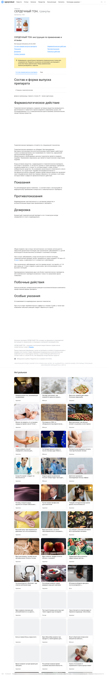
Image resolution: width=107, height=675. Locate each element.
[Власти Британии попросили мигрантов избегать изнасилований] (80, 631)
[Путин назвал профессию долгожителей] (53, 497)
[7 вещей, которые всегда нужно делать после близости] (80, 497)
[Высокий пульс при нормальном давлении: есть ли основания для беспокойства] (26, 523)
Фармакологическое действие (56, 46)
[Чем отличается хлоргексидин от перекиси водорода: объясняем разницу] (80, 604)
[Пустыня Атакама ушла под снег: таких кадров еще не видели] (53, 604)
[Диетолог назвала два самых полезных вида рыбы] (80, 389)
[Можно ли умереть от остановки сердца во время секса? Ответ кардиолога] (26, 416)
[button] (22, 24)
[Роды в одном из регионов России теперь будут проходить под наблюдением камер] (53, 470)
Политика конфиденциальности (96, 673)
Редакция (40, 673)
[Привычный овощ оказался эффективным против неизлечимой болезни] (80, 550)
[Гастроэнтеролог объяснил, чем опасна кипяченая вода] (26, 577)
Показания (17, 49)
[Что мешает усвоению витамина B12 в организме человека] (80, 523)
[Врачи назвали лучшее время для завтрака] (26, 658)
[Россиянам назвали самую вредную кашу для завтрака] (53, 577)
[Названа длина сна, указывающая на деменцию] (26, 389)
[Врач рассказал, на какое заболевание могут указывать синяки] (53, 523)
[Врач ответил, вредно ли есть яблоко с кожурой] (53, 550)
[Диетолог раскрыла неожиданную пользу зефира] (80, 470)
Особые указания (19, 54)
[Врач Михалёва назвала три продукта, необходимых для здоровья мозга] (53, 631)
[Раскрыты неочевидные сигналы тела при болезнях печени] (80, 443)
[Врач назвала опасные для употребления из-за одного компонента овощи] (26, 604)
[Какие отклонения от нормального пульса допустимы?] (80, 658)
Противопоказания (53, 49)
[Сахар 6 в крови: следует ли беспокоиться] (26, 470)
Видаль (31, 347)
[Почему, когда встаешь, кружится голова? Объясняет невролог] (26, 497)
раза (16, 260)
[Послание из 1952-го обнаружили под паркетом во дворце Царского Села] (53, 416)
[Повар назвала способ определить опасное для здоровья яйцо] (26, 443)
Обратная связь (67, 673)
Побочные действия (53, 51)
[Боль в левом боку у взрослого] (26, 631)
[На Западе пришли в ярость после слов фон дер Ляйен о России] (53, 443)
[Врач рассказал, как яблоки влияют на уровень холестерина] (80, 416)
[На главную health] (9, 2)
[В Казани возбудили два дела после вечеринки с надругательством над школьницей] (80, 577)
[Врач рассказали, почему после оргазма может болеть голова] (26, 550)
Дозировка (17, 51)
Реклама (14, 673)
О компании (8, 673)
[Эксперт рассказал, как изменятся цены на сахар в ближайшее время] (53, 389)
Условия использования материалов (53, 673)
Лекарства (17, 8)
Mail (3, 673)
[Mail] (2, 2)
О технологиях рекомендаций (80, 673)
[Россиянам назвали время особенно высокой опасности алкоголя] (53, 658)
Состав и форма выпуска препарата (25, 46)
